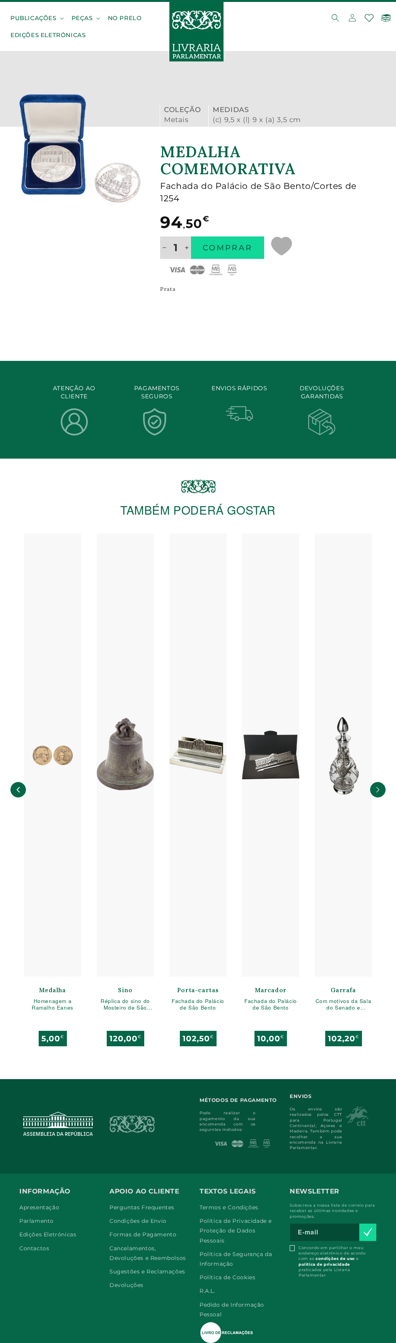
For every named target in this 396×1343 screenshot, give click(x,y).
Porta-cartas (198, 990)
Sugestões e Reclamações (147, 1271)
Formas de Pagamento (142, 1234)
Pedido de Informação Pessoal (232, 1309)
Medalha (52, 990)
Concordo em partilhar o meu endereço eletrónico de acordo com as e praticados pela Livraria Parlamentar (332, 1261)
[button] (36, 18)
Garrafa (343, 990)
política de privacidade (324, 1264)
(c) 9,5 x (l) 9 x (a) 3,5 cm (257, 120)
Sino (125, 990)
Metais (176, 120)
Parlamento (36, 1220)
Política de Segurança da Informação (236, 1259)
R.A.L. (207, 1290)
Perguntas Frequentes (141, 1207)
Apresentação (39, 1207)
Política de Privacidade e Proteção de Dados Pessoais (236, 1230)
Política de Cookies (227, 1277)
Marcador (271, 990)
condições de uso (335, 1258)
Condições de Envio (138, 1220)
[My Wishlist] (369, 17)
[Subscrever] (367, 1232)
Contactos (34, 1248)
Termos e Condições (229, 1207)
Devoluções (126, 1285)
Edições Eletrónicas (47, 1234)
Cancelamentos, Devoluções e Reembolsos (147, 1253)
